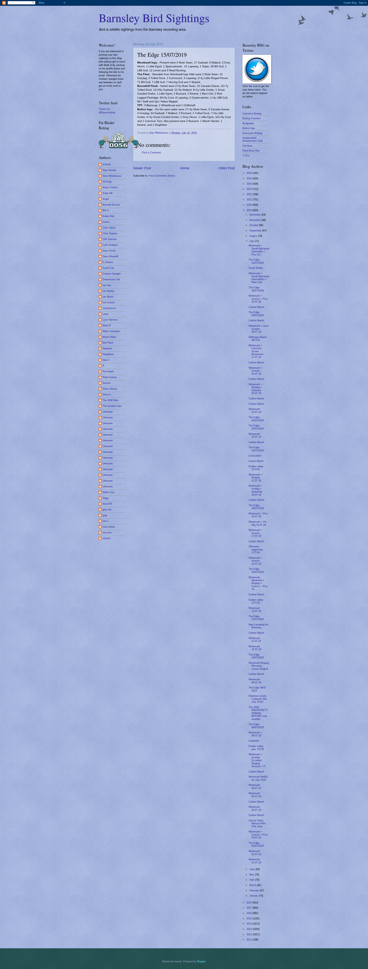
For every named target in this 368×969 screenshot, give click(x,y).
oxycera (107, 532)
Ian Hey (107, 285)
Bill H (105, 210)
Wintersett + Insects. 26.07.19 (255, 370)
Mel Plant (108, 342)
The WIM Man (110, 400)
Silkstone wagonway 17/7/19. (256, 549)
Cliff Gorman (110, 239)
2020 (249, 204)
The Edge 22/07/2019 (256, 449)
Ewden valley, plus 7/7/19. (256, 747)
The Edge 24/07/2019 (256, 419)
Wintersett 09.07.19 (255, 681)
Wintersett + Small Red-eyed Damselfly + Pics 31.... (259, 250)
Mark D (107, 325)
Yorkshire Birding (251, 113)
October (254, 225)
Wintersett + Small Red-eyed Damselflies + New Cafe (259, 278)
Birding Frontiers (251, 118)
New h (106, 360)
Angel (106, 198)
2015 (249, 918)
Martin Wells (109, 337)
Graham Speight (112, 273)
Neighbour (108, 354)
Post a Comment (151, 152)
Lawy (105, 314)
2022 (249, 194)
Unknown (108, 411)
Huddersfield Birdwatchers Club (252, 139)
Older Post (227, 168)
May (252, 874)
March (253, 885)
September (255, 230)
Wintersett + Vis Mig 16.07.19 (258, 523)
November (255, 220)
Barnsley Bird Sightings (154, 17)
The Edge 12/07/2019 (256, 618)
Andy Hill (108, 193)
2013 (249, 929)
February (254, 890)
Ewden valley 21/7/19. (256, 468)
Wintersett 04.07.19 (255, 808)
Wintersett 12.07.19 (255, 609)
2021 (249, 199)
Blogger (201, 961)
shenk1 (107, 538)
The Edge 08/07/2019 (256, 726)
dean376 (107, 503)
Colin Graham (110, 244)
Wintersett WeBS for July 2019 (258, 778)
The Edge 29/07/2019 (256, 314)
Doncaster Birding (252, 133)
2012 (249, 934)
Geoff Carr (108, 268)
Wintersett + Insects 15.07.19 (255, 560)
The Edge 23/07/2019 (256, 427)
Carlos (106, 221)
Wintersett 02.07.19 (255, 852)
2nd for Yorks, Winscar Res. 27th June (257, 823)
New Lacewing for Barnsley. (258, 626)
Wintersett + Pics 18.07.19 (258, 515)
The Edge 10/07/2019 (256, 656)
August (253, 235)
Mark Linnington (111, 331)
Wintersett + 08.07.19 (255, 734)
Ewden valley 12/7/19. (256, 601)
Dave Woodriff (110, 256)
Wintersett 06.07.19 (255, 786)
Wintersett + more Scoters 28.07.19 (259, 328)
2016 (249, 913)
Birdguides (248, 123)
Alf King (107, 181)
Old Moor (247, 145)
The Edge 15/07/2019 (256, 570)
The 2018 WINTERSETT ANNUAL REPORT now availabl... (258, 713)
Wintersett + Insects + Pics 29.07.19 (258, 298)
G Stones (108, 262)
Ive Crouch (109, 302)
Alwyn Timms (110, 187)
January (254, 895)
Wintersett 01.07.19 (255, 861)
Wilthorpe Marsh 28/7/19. (258, 338)
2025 (249, 178)
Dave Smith (109, 250)
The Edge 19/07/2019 (256, 507)
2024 (249, 183)
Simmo (106, 383)
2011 (249, 939)
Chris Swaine (110, 233)
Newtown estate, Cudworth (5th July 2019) (258, 698)
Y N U (245, 155)
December (255, 214)
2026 (249, 173)
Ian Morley (108, 291)
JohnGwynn (109, 308)
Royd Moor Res (251, 150)
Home (184, 168)
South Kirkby (256, 268)
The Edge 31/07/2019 (256, 261)
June (252, 869)
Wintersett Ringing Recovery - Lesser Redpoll (259, 665)
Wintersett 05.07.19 (255, 795)
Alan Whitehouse (112, 175)
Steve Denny (110, 388)
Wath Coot (108, 492)
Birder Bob (108, 216)
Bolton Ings (248, 128)
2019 (249, 210)
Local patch (255, 455)
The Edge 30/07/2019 (256, 289)
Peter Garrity (110, 377)
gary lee (107, 509)
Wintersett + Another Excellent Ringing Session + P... (258, 760)
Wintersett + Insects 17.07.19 (255, 533)
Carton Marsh (256, 461)
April (252, 879)
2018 (249, 902)
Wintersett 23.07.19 (255, 435)
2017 (249, 907)
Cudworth (254, 740)
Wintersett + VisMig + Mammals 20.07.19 (255, 490)
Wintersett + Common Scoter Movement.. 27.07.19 (257, 351)
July (252, 241)
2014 (249, 923)
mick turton (109, 526)
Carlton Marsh (256, 307)
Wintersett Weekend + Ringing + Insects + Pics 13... (258, 583)
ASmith (107, 164)
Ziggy (106, 498)
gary (105, 515)
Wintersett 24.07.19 (255, 410)
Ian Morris (108, 296)
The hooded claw (112, 406)
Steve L (107, 394)
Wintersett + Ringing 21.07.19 (255, 477)
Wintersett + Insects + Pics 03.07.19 (258, 834)
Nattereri (107, 348)
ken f (105, 521)
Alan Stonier (109, 170)
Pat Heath (108, 371)
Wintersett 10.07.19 (255, 648)
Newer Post (142, 168)
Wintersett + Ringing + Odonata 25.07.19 (255, 389)
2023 (249, 189)
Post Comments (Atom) (162, 175)
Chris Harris (109, 227)
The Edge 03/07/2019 (256, 844)
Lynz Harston (110, 319)
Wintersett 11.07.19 (255, 639)
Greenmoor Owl (111, 279)
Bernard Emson (111, 204)
